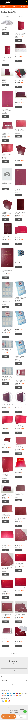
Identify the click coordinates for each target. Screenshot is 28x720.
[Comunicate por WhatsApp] (25, 711)
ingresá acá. (22, 709)
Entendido (21, 717)
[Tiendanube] (14, 712)
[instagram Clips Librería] (12, 684)
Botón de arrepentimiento (14, 710)
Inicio (2, 9)
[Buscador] (23, 2)
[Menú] (2, 2)
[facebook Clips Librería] (15, 684)
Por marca (6, 9)
